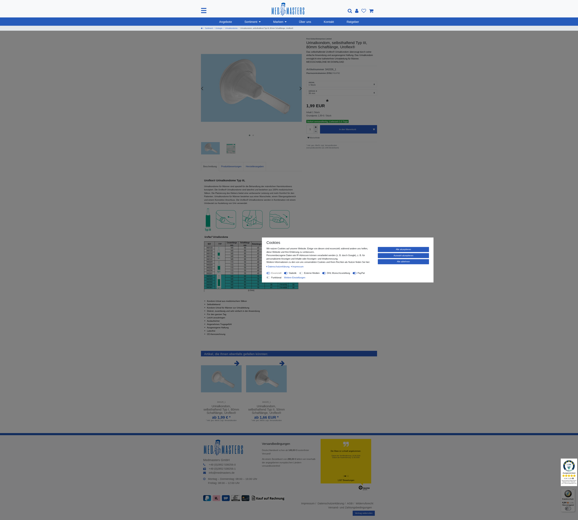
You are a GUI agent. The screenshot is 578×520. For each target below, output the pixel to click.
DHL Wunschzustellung (338, 273)
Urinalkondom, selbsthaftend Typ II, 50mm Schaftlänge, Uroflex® (266, 409)
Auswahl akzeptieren (403, 255)
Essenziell (276, 273)
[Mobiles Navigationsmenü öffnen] (204, 10)
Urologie (218, 28)
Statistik (293, 273)
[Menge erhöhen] (316, 127)
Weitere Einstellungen (294, 277)
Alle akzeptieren (403, 249)
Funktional (276, 277)
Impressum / (308, 503)
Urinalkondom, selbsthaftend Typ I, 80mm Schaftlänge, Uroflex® (221, 409)
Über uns (305, 21)
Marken (278, 21)
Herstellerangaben (255, 166)
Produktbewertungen (231, 166)
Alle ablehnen (403, 261)
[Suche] (350, 10)
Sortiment (250, 21)
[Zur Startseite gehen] (201, 28)
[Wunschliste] (364, 10)
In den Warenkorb (347, 129)
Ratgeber (353, 21)
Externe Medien (312, 273)
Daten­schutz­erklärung (279, 266)
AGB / (350, 503)
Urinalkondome (231, 28)
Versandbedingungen (276, 443)
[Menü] (573, 490)
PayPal (361, 273)
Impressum (298, 266)
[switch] (568, 508)
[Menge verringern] (316, 131)
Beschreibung (210, 166)
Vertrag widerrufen (364, 513)
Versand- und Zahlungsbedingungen (350, 507)
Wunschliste (314, 138)
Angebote (225, 21)
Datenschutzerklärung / (331, 503)
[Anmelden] (357, 10)
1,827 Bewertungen (346, 480)
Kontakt (329, 21)
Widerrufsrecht (364, 503)
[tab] (210, 166)
